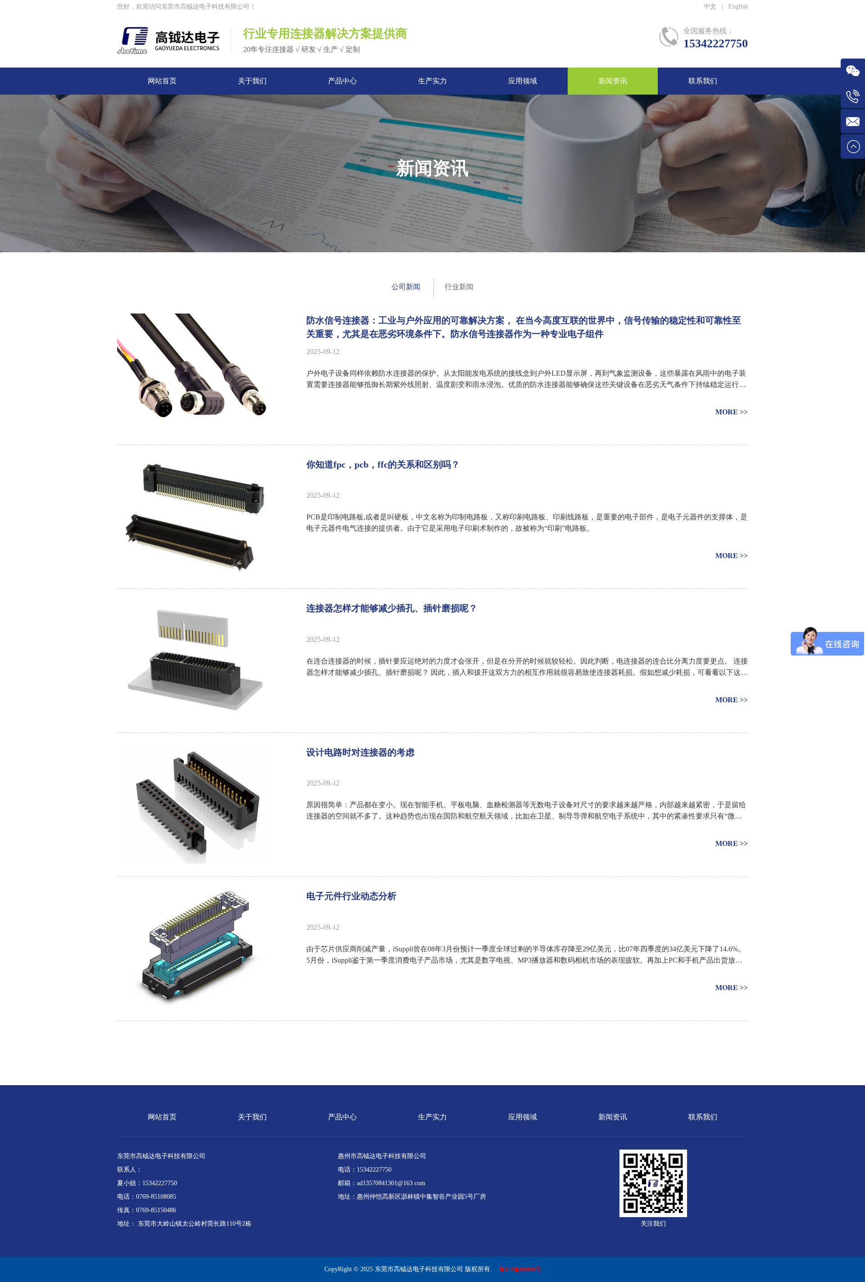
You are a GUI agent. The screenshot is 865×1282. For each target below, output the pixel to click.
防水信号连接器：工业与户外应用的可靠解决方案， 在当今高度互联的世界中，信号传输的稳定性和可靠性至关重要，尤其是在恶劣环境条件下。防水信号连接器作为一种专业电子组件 (523, 327)
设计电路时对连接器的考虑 (360, 752)
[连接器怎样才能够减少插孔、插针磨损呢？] (196, 608)
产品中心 (342, 81)
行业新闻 (459, 287)
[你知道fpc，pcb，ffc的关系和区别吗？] (196, 464)
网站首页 (162, 81)
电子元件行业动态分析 (351, 896)
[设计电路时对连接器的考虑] (196, 752)
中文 (710, 6)
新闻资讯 (612, 81)
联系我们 (702, 81)
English (738, 6)
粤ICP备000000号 (520, 1269)
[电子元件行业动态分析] (196, 896)
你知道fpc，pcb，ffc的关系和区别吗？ (383, 464)
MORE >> (731, 412)
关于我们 (252, 81)
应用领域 (522, 81)
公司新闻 (406, 287)
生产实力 (432, 81)
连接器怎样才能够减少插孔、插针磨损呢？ (392, 608)
